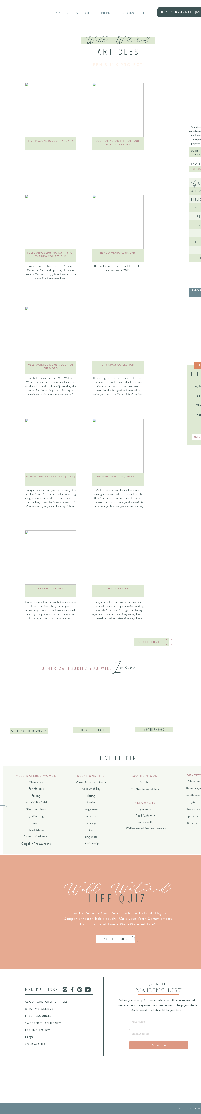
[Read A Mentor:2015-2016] (118, 222)
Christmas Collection (118, 365)
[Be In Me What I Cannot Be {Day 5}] (50, 446)
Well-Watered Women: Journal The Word (51, 366)
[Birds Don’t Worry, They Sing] (118, 446)
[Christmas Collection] (118, 334)
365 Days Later (118, 588)
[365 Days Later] (118, 557)
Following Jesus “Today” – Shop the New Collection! (50, 254)
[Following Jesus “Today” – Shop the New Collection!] (50, 222)
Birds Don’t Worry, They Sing (118, 476)
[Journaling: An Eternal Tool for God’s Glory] (118, 110)
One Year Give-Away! (51, 588)
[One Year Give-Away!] (50, 557)
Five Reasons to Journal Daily (50, 141)
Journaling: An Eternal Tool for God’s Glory (118, 142)
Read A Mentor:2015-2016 (118, 253)
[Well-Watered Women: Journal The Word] (50, 334)
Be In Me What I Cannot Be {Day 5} (50, 476)
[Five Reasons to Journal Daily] (50, 110)
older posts (150, 642)
